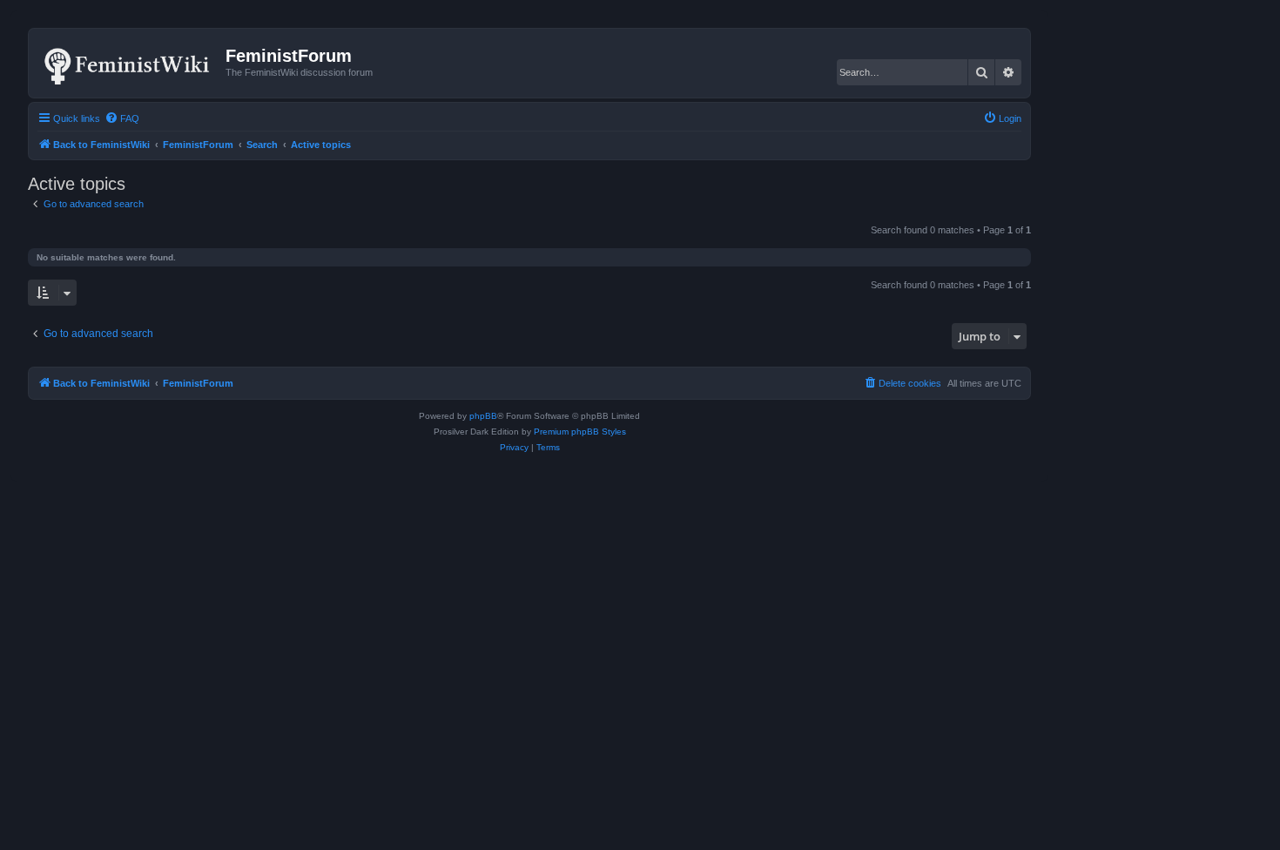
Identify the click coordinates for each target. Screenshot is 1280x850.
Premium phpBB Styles (580, 431)
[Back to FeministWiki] (129, 62)
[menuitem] (121, 118)
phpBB (483, 416)
